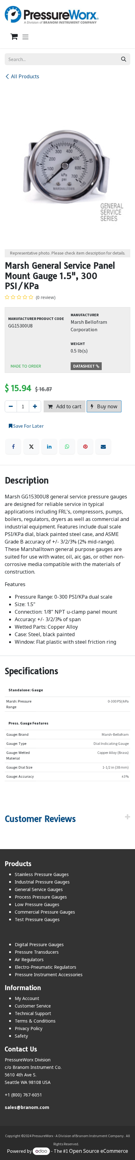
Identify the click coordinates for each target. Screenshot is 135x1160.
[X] (31, 446)
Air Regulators (29, 959)
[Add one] (35, 406)
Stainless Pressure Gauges (42, 874)
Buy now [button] (106, 406)
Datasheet (84, 366)
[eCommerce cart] (11, 37)
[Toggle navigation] (25, 36)
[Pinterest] (85, 446)
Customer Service (33, 1006)
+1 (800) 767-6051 (23, 1095)
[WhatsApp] (67, 446)
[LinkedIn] (49, 446)
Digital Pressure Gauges (39, 944)
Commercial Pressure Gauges (45, 912)
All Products (25, 76)
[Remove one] (11, 406)
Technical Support (33, 1013)
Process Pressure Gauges (41, 897)
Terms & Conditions (35, 1021)
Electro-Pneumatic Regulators (45, 967)
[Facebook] (13, 446)
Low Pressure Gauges (37, 904)
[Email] (103, 446)
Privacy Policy (28, 1028)
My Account (27, 998)
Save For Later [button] (28, 426)
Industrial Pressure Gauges (42, 882)
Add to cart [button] (68, 406)
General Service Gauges (39, 889)
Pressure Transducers (37, 952)
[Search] (123, 59)
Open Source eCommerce (98, 1150)
